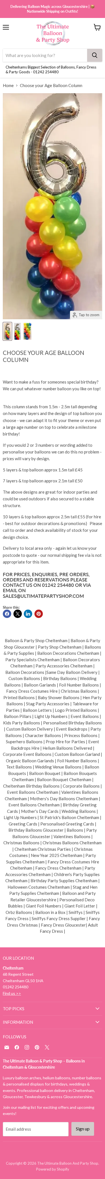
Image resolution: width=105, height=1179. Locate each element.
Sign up (83, 1128)
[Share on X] (17, 614)
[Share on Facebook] (7, 614)
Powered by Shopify (52, 1169)
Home (8, 85)
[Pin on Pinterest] (38, 614)
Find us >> (12, 993)
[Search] (94, 55)
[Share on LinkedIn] (28, 614)
